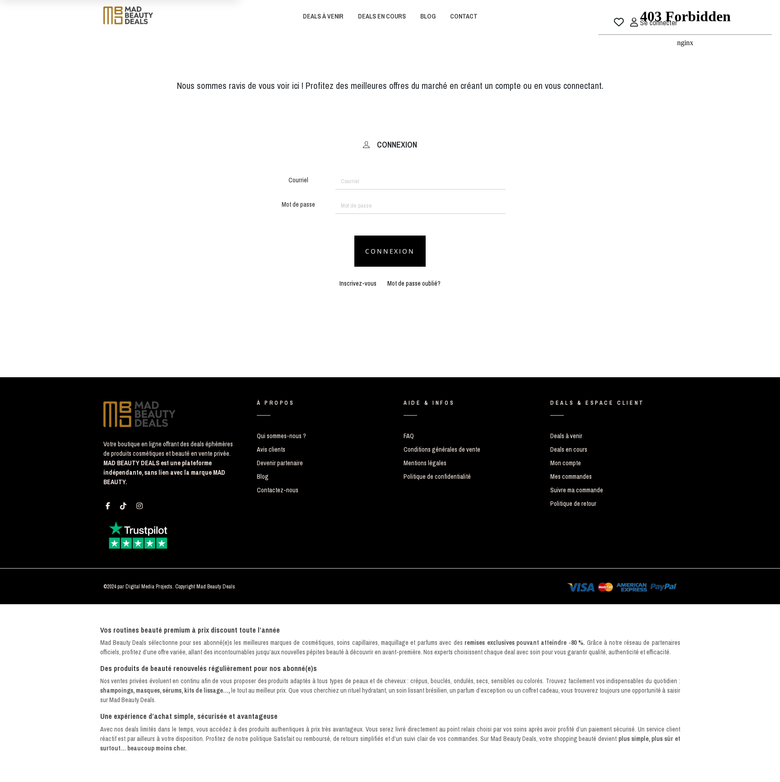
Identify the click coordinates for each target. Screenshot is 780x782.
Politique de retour (573, 504)
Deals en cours (568, 449)
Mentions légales (425, 463)
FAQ (409, 436)
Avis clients (271, 449)
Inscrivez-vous (357, 283)
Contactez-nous (277, 490)
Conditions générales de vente (442, 449)
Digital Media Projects (148, 586)
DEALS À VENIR (323, 16)
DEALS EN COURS (382, 16)
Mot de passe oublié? (414, 283)
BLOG (428, 16)
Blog (263, 476)
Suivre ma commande (576, 490)
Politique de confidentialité (437, 476)
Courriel (298, 180)
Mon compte (565, 463)
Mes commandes (571, 476)
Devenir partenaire (280, 463)
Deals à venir (566, 436)
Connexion (389, 251)
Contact (464, 16)
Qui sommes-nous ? (281, 436)
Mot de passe (298, 204)
